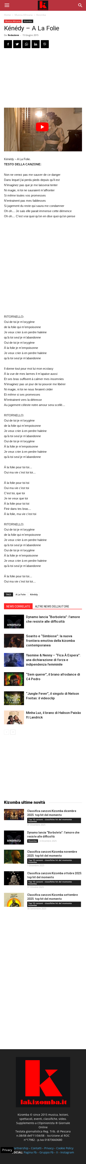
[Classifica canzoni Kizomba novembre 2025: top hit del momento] (14, 857)
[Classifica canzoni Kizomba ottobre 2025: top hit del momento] (14, 878)
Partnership (20, 1148)
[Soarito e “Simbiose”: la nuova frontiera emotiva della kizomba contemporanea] (14, 641)
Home (7, 15)
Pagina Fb (30, 1152)
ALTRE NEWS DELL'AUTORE (52, 606)
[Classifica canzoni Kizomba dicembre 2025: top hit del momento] (14, 814)
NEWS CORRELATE (18, 606)
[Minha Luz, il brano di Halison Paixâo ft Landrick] (14, 717)
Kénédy (34, 594)
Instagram (67, 1152)
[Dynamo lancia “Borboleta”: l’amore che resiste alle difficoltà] (14, 621)
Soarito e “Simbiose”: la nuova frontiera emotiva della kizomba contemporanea (50, 640)
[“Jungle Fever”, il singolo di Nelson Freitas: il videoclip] (14, 698)
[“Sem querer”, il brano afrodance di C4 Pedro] (14, 679)
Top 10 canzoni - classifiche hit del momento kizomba (50, 820)
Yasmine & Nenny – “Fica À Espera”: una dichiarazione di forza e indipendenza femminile (53, 659)
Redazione (13, 35)
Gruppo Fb (46, 1152)
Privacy (49, 1148)
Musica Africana (24, 15)
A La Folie (21, 594)
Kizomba (41, 15)
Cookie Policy (64, 1148)
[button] (80, 5)
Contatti (36, 1148)
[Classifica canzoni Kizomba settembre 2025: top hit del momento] (14, 900)
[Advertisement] (43, 78)
